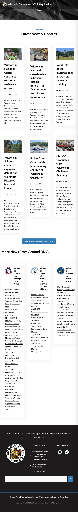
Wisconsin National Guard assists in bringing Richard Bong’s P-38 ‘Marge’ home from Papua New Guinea (38, 82)
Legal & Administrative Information (47, 497)
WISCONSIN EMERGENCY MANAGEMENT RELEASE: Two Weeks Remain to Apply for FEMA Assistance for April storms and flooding (14, 321)
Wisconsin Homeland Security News (69, 274)
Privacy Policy (15, 497)
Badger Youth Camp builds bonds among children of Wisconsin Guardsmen (38, 168)
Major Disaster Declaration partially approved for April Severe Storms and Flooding (12, 361)
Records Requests (27, 497)
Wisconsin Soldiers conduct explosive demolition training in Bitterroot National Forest (10, 173)
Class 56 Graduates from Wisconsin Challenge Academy (62, 165)
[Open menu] (71, 4)
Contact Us (64, 497)
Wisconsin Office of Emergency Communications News (43, 278)
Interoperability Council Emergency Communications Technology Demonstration (39, 317)
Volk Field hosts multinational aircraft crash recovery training (64, 74)
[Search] (70, 479)
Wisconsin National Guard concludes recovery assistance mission (10, 76)
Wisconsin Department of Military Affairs (29, 4)
